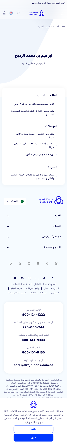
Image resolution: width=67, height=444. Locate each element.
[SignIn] (4, 13)
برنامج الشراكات (32, 288)
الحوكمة (43, 293)
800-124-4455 (33, 340)
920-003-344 (33, 327)
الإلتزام (33, 293)
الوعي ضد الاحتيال (51, 288)
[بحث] (18, 13)
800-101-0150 (33, 352)
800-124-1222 (33, 314)
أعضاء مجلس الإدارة (48, 26)
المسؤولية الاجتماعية (17, 293)
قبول (33, 437)
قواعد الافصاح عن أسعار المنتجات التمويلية (48, 3)
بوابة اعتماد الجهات (21, 284)
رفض (33, 429)
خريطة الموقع (16, 288)
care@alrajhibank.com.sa (33, 365)
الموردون (55, 293)
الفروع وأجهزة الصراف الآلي (45, 284)
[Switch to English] (11, 13)
